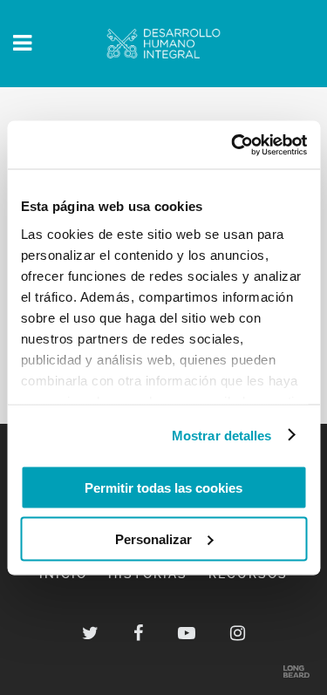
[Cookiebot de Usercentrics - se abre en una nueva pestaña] (233, 144)
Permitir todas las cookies (163, 487)
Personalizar (153, 538)
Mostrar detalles (222, 434)
